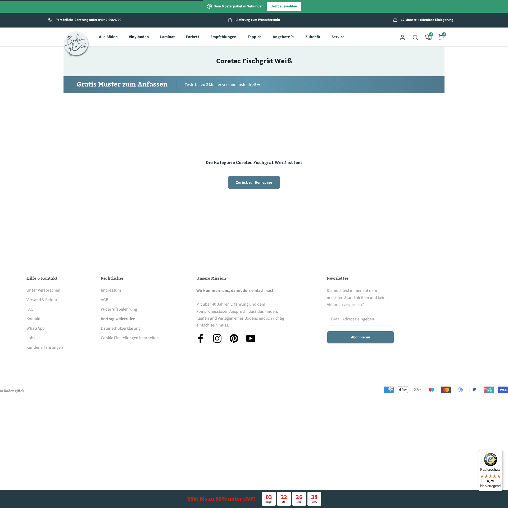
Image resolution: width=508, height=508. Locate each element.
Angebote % (283, 37)
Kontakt (33, 319)
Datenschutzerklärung (120, 328)
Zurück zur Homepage (254, 182)
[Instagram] (217, 338)
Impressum (111, 290)
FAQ (30, 309)
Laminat (167, 37)
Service (338, 37)
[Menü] (499, 453)
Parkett (192, 37)
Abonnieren (360, 337)
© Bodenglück (12, 391)
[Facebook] (200, 338)
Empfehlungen (223, 37)
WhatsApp (35, 328)
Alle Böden (108, 37)
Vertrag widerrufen (118, 319)
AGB (104, 300)
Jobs (30, 338)
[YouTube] (250, 338)
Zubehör (312, 37)
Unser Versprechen (43, 290)
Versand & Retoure (43, 300)
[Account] (402, 37)
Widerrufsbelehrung (119, 309)
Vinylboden (139, 37)
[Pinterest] (234, 338)
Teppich (255, 37)
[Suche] (415, 37)
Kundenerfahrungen (44, 347)
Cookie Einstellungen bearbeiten (130, 338)
